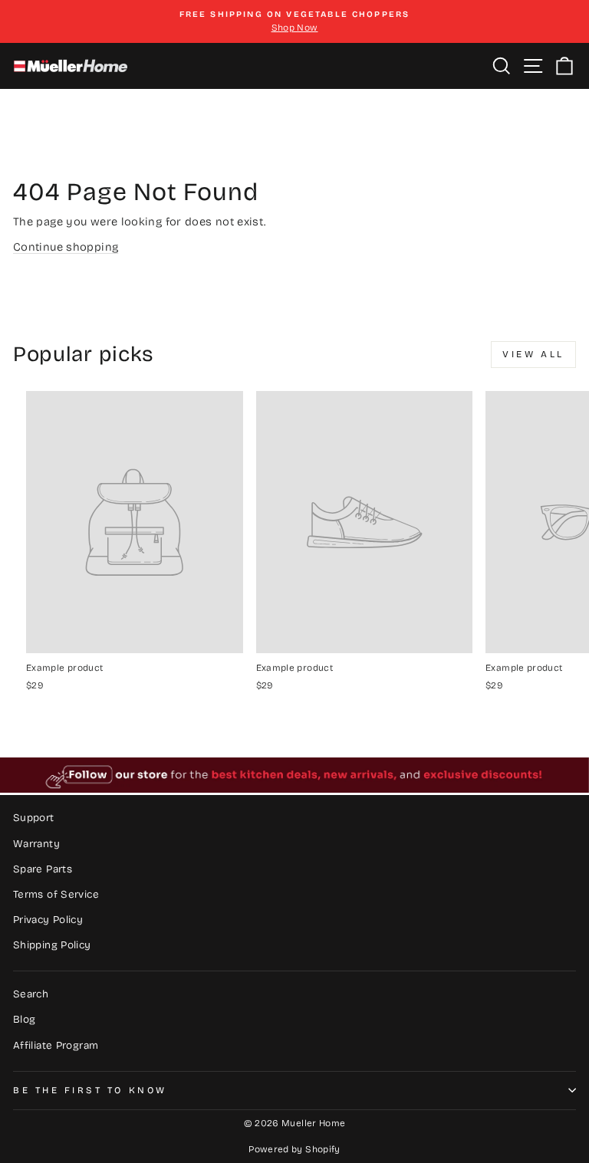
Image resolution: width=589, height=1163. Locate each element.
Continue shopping (65, 247)
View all (533, 354)
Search (30, 993)
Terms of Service (56, 894)
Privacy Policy (48, 919)
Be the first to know (90, 1090)
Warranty (36, 843)
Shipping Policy (52, 944)
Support (33, 817)
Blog (24, 1019)
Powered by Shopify (294, 1149)
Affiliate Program (55, 1045)
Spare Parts (42, 869)
